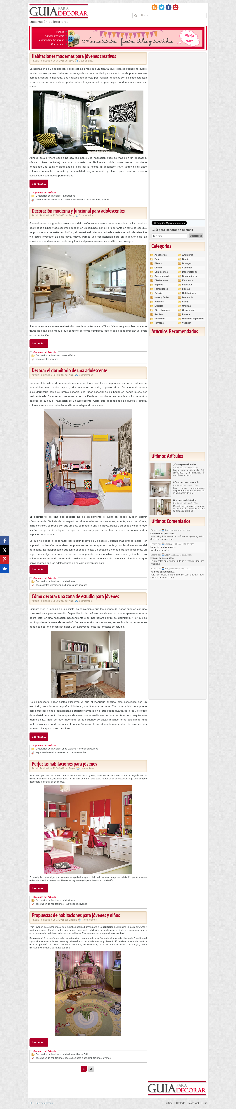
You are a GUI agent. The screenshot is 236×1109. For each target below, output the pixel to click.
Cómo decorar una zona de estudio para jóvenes (75, 597)
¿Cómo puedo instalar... (185, 464)
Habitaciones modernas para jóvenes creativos (74, 56)
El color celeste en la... (162, 558)
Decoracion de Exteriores (189, 273)
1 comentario (85, 601)
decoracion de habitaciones (50, 199)
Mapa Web (194, 1103)
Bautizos (186, 259)
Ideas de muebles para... (163, 547)
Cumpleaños (161, 272)
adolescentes (42, 359)
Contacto (180, 1103)
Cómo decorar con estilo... (187, 482)
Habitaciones (68, 196)
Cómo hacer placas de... (163, 533)
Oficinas (186, 306)
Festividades (161, 289)
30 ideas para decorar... (162, 571)
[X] (4, 550)
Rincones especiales (87, 748)
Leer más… (39, 183)
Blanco (158, 263)
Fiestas (186, 289)
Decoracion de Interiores (48, 196)
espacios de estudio (46, 752)
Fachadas (187, 284)
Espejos (159, 284)
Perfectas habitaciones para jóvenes (64, 764)
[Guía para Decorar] (59, 11)
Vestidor (186, 323)
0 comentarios (86, 60)
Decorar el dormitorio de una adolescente (69, 371)
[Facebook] (4, 540)
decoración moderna (75, 199)
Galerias (159, 293)
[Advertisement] (177, 112)
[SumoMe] (4, 568)
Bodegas (187, 263)
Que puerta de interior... (185, 500)
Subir (205, 1103)
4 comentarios (89, 920)
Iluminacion (188, 297)
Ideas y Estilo (68, 355)
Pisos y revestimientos (190, 316)
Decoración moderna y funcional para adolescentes (78, 211)
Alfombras (187, 255)
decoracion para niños (76, 1058)
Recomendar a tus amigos (51, 40)
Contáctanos (57, 44)
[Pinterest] (4, 559)
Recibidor (160, 318)
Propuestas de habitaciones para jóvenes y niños (76, 916)
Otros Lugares (69, 748)
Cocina (158, 267)
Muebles (159, 306)
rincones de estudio (76, 752)
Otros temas (188, 310)
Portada (60, 32)
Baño (157, 259)
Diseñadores (161, 280)
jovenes (105, 199)
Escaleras (187, 280)
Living (185, 301)
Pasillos (159, 314)
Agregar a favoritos (54, 36)
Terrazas (159, 323)
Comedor (187, 267)
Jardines (159, 301)
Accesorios (161, 255)
